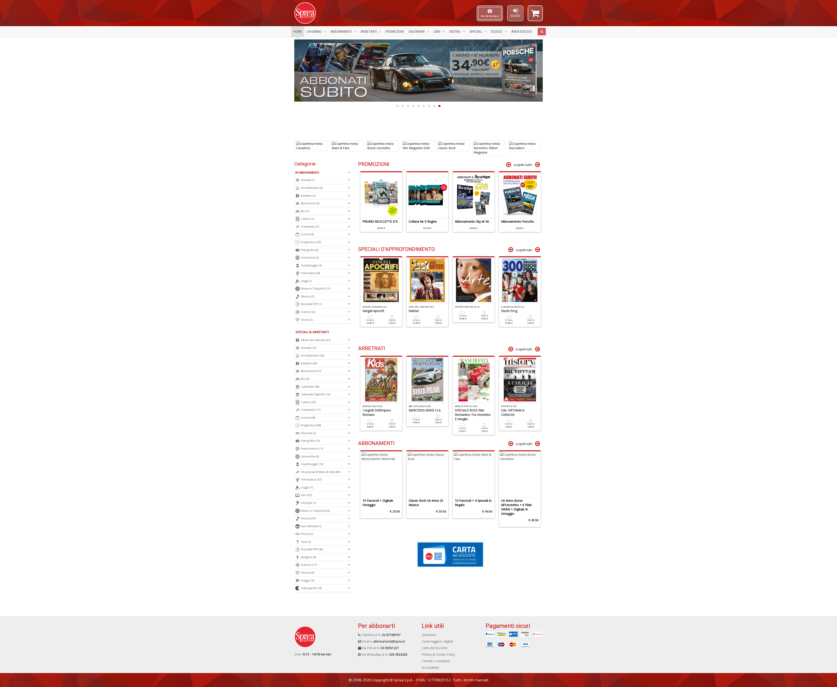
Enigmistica (311, 242)
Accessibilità (430, 667)
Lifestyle (308, 503)
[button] (535, 15)
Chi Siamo (314, 31)
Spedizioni (429, 635)
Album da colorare (315, 340)
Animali (307, 180)
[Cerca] (542, 31)
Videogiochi (311, 588)
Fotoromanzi (312, 448)
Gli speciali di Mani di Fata (320, 472)
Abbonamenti (341, 31)
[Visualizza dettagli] (312, 145)
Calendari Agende (315, 394)
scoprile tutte (523, 165)
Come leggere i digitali (437, 641)
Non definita (311, 526)
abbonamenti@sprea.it (389, 641)
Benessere (310, 203)
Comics (307, 219)
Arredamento (311, 188)
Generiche (310, 257)
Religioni (308, 557)
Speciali (476, 31)
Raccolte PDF (311, 304)
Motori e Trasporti (315, 288)
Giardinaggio (311, 265)
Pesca (307, 534)
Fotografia (309, 250)
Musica (307, 296)
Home (297, 31)
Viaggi (307, 580)
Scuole (497, 31)
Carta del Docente (434, 648)
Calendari (416, 31)
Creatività (310, 226)
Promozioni (394, 31)
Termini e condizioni (436, 661)
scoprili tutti (524, 250)
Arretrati (369, 31)
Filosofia (308, 433)
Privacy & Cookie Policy (438, 654)
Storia (307, 320)
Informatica (310, 273)
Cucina (307, 234)
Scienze (308, 312)
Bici (305, 211)
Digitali (455, 31)
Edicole (521, 31)
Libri (437, 31)
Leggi (306, 281)
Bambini (308, 196)
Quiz (306, 542)
